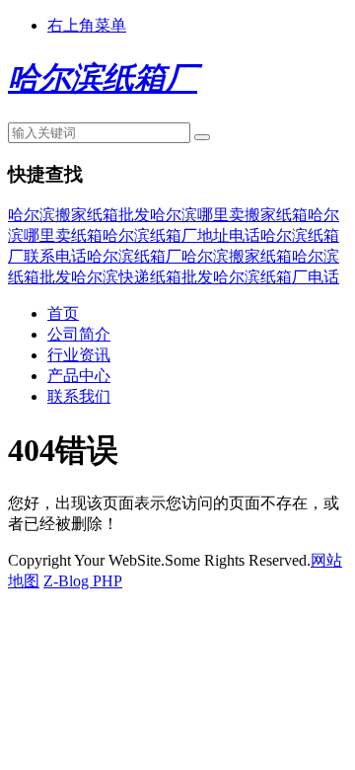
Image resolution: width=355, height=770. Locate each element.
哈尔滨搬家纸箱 (236, 256)
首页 (63, 313)
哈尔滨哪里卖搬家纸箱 (229, 214)
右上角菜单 (86, 25)
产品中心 (78, 375)
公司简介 (78, 334)
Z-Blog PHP (82, 581)
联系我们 (78, 396)
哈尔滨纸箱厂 (134, 256)
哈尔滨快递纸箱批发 (142, 277)
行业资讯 (78, 354)
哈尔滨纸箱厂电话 (276, 277)
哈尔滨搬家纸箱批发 (79, 214)
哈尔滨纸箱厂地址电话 (181, 235)
